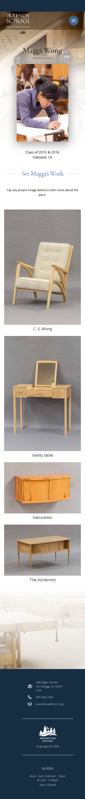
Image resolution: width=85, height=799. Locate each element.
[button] (74, 21)
